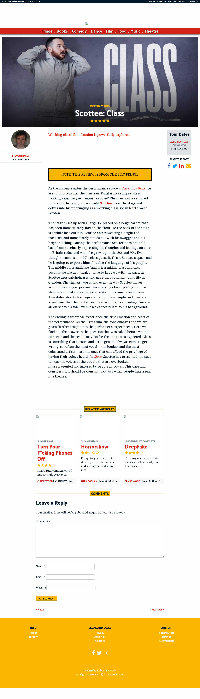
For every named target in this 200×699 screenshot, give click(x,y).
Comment (43, 521)
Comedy (79, 30)
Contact (100, 640)
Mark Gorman (89, 481)
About (33, 632)
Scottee (106, 203)
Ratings (166, 636)
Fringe (47, 30)
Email (40, 577)
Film (109, 30)
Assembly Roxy (134, 188)
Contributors (166, 632)
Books (62, 30)
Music (135, 30)
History (33, 636)
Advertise (100, 636)
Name (40, 566)
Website (41, 587)
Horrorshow (94, 446)
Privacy (100, 632)
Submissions (166, 640)
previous (156, 609)
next (41, 609)
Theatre (151, 30)
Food (122, 30)
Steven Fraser (20, 156)
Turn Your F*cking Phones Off (54, 452)
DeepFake (136, 446)
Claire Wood (45, 481)
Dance (96, 30)
